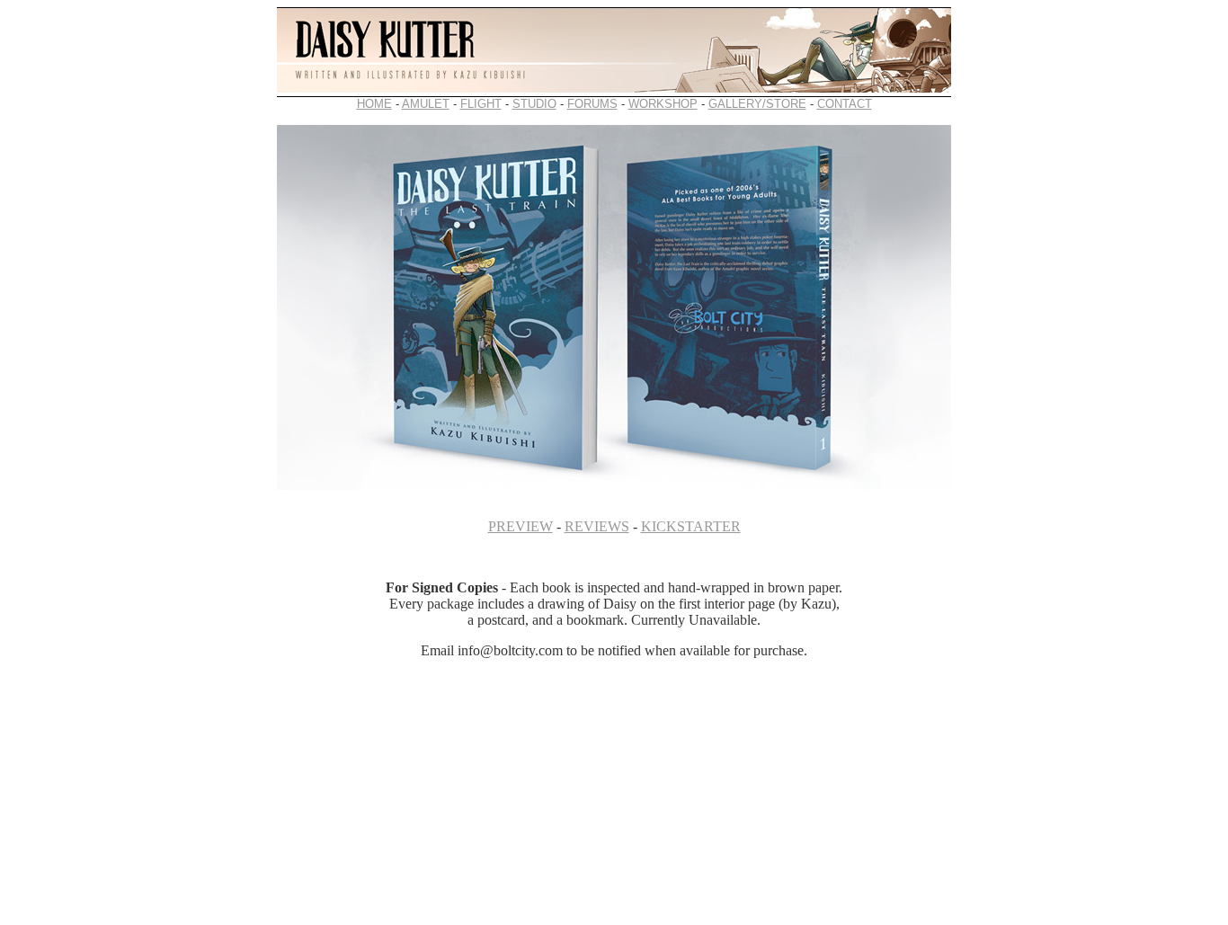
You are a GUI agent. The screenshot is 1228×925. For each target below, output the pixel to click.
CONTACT (844, 104)
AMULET (425, 104)
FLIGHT (481, 104)
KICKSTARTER (691, 526)
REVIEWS (597, 526)
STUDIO (534, 104)
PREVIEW (520, 526)
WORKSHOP (663, 104)
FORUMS (592, 104)
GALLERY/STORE (757, 104)
